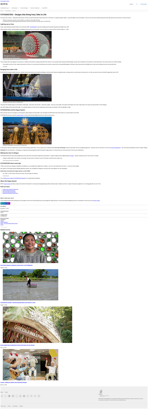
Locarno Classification (116, 147)
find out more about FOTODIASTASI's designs (14, 178)
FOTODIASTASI (33, 27)
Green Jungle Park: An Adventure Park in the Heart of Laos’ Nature (17, 345)
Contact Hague (96, 200)
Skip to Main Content (4, 1)
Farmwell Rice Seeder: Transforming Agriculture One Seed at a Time (17, 302)
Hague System (20, 115)
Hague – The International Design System (9, 223)
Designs (2, 221)
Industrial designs (4, 222)
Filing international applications (9, 192)
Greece (1, 224)
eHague (72, 155)
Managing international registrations (10, 193)
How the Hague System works (9, 190)
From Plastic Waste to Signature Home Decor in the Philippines (16, 265)
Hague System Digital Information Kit (10, 189)
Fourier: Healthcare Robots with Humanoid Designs (13, 382)
